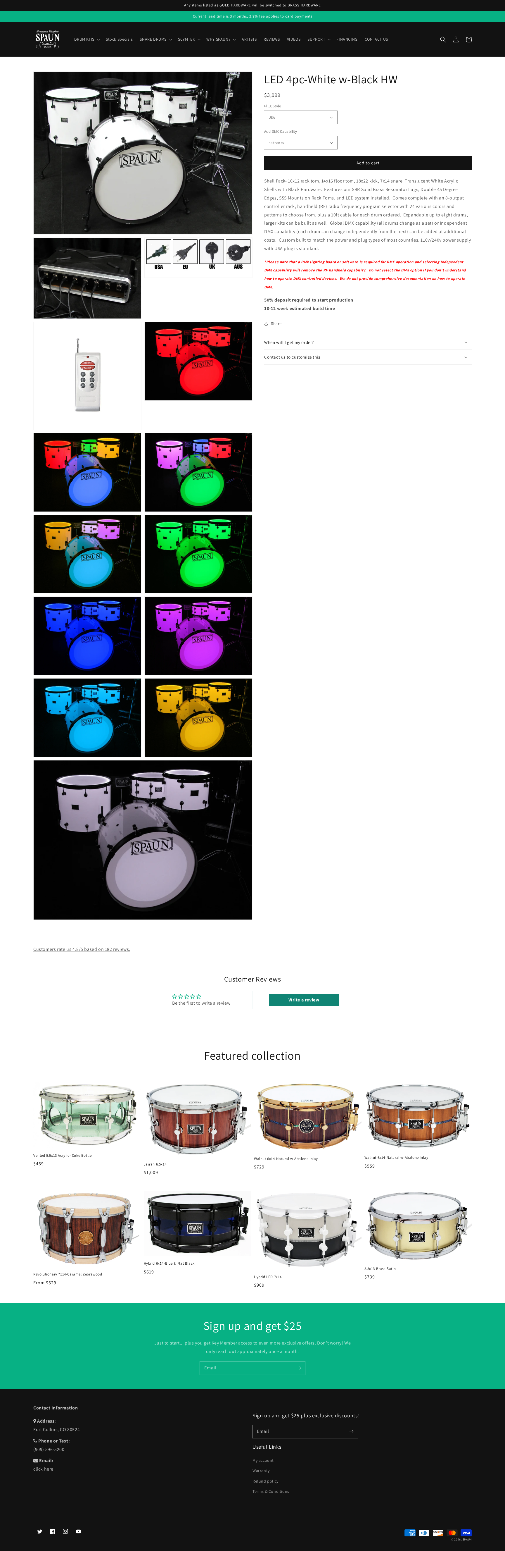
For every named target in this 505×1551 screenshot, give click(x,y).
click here (43, 1469)
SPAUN (467, 1539)
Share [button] (276, 323)
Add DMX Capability (280, 131)
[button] (443, 39)
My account (263, 1460)
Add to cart (368, 163)
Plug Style (272, 106)
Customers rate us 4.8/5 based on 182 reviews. (81, 949)
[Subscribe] (298, 1367)
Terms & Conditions (270, 1491)
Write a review (303, 1000)
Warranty (261, 1470)
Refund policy (265, 1481)
